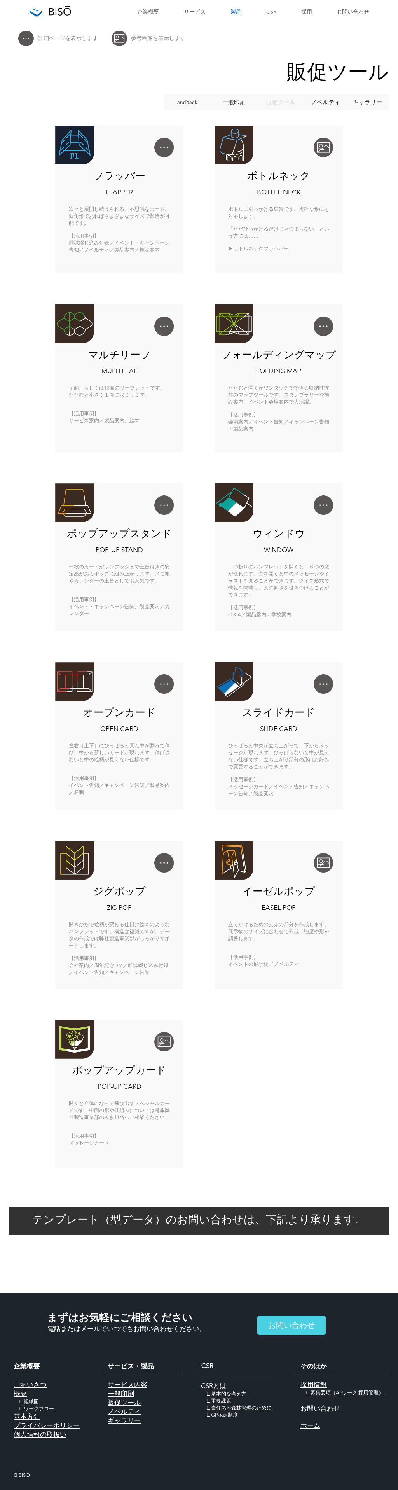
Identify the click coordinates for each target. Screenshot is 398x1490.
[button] (280, 102)
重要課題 (221, 1401)
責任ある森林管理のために (241, 1408)
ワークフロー (39, 1408)
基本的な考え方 (228, 1394)
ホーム (310, 1425)
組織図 (31, 1401)
